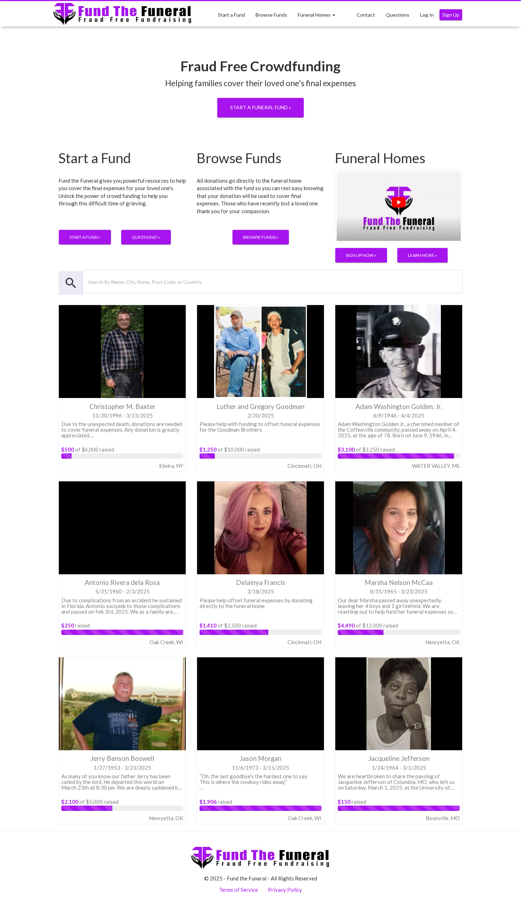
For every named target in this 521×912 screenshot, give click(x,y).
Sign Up (450, 15)
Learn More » (422, 255)
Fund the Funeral (122, 14)
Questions (397, 15)
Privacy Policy (285, 889)
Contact (366, 15)
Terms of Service (238, 889)
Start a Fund (231, 15)
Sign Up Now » (361, 255)
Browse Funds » (260, 237)
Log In (427, 15)
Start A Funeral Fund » (260, 107)
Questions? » (146, 237)
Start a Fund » (84, 237)
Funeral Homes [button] (315, 15)
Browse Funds (271, 15)
